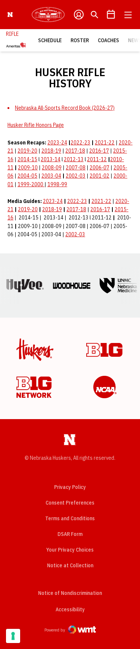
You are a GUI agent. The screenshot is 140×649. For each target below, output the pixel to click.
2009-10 (28, 167)
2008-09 (52, 167)
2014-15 (27, 159)
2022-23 (80, 142)
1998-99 (57, 184)
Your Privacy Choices (70, 549)
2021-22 (105, 142)
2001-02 (99, 175)
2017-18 (75, 150)
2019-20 (27, 150)
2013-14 (50, 159)
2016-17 (99, 150)
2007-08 (75, 167)
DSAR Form (70, 534)
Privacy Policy (70, 487)
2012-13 (74, 159)
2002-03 (75, 175)
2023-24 (57, 142)
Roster (80, 40)
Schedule (50, 40)
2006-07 (99, 167)
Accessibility (70, 609)
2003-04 (51, 175)
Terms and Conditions (70, 518)
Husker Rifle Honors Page (35, 125)
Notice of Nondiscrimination (70, 593)
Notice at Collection (70, 565)
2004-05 (27, 175)
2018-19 (51, 150)
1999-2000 (31, 184)
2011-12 (97, 159)
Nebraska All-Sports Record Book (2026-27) (65, 107)
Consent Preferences (70, 502)
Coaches (108, 40)
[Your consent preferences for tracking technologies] (13, 636)
